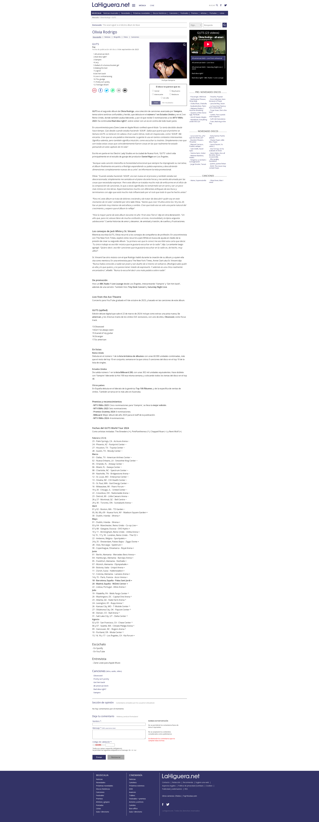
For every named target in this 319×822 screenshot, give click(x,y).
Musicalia (95, 17)
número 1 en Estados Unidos (161, 114)
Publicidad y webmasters (172, 789)
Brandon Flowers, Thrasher (196, 141)
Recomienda (188, 782)
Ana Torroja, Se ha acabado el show (216, 150)
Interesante (158, 94)
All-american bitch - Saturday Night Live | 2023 (207, 68)
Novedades (125, 13)
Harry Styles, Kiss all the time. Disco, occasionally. (217, 155)
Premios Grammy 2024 (104, 411)
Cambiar (199, 786)
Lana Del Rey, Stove (217, 103)
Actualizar (150, 703)
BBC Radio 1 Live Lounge (111, 283)
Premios (194, 13)
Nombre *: (96, 721)
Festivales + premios (137, 798)
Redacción (176, 782)
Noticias (107, 37)
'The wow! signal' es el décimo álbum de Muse (121, 25)
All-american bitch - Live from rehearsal (207, 58)
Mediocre (175, 94)
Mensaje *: (104, 728)
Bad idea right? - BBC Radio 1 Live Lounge (207, 78)
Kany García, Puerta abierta (217, 137)
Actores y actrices (136, 802)
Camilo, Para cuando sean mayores (217, 115)
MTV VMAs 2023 (101, 405)
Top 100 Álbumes (144, 388)
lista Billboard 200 (124, 372)
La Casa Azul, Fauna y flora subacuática (217, 107)
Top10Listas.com (190, 796)
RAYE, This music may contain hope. (217, 167)
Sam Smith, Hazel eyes (196, 150)
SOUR (142, 130)
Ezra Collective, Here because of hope (217, 100)
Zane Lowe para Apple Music (106, 662)
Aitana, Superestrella (198, 180)
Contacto (166, 782)
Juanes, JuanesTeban (218, 163)
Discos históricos (160, 13)
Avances (132, 792)
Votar (156, 103)
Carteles (132, 805)
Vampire (178, 111)
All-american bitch (100, 685)
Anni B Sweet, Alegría (198, 117)
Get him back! (173, 283)
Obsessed (169, 317)
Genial (156, 91)
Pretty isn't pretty (101, 679)
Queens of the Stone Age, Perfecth (197, 114)
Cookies (209, 786)
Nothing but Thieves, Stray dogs (197, 100)
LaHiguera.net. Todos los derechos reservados (181, 811)
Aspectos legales (169, 786)
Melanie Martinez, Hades (196, 156)
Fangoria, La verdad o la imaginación (197, 161)
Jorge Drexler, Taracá (198, 164)
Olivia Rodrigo (105, 17)
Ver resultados (167, 103)
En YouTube (99, 651)
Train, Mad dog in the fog (217, 122)
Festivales (184, 13)
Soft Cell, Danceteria (217, 119)
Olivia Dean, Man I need (216, 181)
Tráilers (132, 795)
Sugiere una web (202, 782)
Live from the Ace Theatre (106, 296)
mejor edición (159, 405)
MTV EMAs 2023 (100, 408)
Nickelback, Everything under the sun (198, 120)
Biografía (117, 37)
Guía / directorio (102, 812)
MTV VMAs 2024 (101, 418)
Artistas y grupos (103, 802)
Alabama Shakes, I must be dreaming (196, 109)
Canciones (173, 13)
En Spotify (98, 648)
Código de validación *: (102, 742)
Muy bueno (176, 91)
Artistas (204, 13)
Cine (152, 5)
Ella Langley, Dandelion (214, 160)
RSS (186, 789)
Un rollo (166, 98)
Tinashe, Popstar (216, 97)
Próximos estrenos (136, 786)
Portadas (213, 13)
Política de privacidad (186, 786)
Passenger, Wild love (198, 97)
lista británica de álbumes (131, 356)
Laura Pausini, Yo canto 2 (216, 145)
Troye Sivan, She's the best (218, 111)
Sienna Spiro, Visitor (198, 153)
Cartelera (132, 782)
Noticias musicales (110, 13)
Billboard (97, 415)
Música (142, 5)
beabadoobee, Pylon (198, 106)
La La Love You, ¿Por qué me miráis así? (197, 137)
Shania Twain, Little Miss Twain (216, 141)
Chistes (178, 796)
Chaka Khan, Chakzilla (199, 103)
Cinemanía (135, 775)
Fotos (126, 37)
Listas (222, 13)
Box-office (133, 808)
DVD (131, 789)
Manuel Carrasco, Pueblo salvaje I (196, 145)
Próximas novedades (141, 13)
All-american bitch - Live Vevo (203, 62)
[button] (133, 5)
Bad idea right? (119, 121)
